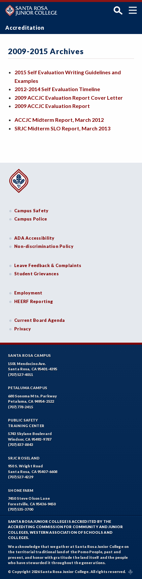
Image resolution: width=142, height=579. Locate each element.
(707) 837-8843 (20, 444)
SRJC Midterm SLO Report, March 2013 (62, 128)
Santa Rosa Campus (29, 355)
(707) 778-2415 (20, 407)
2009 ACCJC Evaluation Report (52, 106)
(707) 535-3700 (20, 509)
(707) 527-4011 (20, 374)
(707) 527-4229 (20, 477)
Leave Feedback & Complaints (47, 265)
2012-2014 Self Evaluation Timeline (57, 89)
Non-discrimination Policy (43, 246)
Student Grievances (36, 273)
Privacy (22, 328)
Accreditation (24, 27)
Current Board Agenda (39, 320)
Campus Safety (31, 210)
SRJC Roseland (24, 458)
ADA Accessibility (34, 238)
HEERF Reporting (33, 301)
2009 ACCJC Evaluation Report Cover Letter (69, 97)
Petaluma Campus (27, 388)
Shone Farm (21, 490)
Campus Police (30, 218)
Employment (28, 292)
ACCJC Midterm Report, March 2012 (59, 120)
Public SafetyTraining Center (26, 423)
